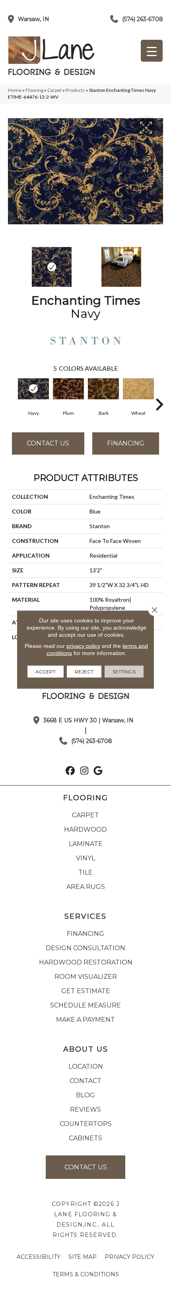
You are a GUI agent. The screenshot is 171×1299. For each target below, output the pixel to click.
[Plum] (68, 388)
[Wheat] (138, 388)
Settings (124, 672)
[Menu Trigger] (152, 51)
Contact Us (48, 443)
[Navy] (33, 388)
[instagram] (84, 771)
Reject (84, 672)
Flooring (34, 90)
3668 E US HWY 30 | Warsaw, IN (88, 720)
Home (14, 90)
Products (75, 90)
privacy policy (83, 646)
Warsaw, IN (33, 19)
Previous (12, 263)
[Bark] (103, 388)
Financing (125, 443)
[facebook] (70, 771)
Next (159, 263)
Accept (45, 672)
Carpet (54, 90)
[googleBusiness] (98, 771)
